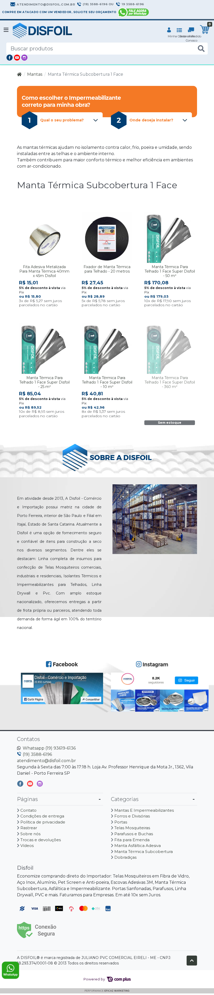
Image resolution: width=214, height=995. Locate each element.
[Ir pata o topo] (192, 960)
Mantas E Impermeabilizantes (144, 810)
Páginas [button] (27, 799)
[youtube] (30, 785)
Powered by (94, 979)
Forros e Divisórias (132, 816)
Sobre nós (30, 833)
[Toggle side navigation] (6, 30)
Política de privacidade (42, 822)
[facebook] (21, 785)
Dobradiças (125, 857)
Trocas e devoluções (40, 839)
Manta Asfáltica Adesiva (137, 845)
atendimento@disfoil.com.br (46, 760)
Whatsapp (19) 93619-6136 (49, 748)
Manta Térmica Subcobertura (143, 851)
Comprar (46, 313)
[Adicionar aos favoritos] (25, 216)
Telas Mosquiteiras (132, 827)
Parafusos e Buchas (133, 833)
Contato (28, 810)
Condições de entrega (42, 816)
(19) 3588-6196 (37, 754)
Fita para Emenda (132, 839)
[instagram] (40, 785)
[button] (169, 30)
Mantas (34, 74)
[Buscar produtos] (201, 48)
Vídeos (27, 845)
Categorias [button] (125, 799)
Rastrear (28, 827)
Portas (120, 822)
